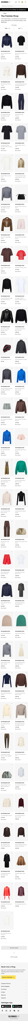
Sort (19, 28)
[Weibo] (18, 1011)
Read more (4, 22)
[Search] (3, 6)
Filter (6, 28)
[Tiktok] (10, 1011)
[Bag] (22, 2)
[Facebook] (2, 1011)
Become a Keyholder (7, 977)
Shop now (23, 9)
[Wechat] (14, 1011)
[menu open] (25, 2)
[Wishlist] (19, 2)
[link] (7, 54)
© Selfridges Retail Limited (14, 1018)
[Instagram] (6, 1011)
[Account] (16, 2)
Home (4, 13)
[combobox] (15, 6)
